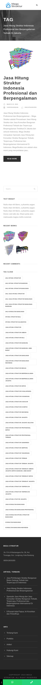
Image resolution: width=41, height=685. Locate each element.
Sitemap (10, 656)
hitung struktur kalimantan (15, 322)
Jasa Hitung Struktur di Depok (16, 407)
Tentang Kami (12, 633)
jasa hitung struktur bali (14, 337)
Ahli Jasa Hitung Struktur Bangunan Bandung (18, 305)
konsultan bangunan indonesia (16, 527)
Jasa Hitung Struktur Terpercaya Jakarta (17, 493)
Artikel (9, 644)
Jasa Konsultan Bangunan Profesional (19, 509)
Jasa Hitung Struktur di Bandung (17, 396)
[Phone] (31, 682)
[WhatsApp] (12, 682)
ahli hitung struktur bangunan (17, 288)
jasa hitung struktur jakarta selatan (19, 422)
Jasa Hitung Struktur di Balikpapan (18, 391)
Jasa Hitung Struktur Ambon (15, 332)
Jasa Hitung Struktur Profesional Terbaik (18, 436)
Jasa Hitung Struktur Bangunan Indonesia (17, 362)
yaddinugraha (12, 107)
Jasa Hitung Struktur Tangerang (17, 453)
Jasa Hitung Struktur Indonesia (16, 412)
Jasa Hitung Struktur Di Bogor (16, 401)
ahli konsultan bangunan (14, 311)
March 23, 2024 (12, 104)
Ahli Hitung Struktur (13, 278)
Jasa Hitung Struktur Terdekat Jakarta (20, 481)
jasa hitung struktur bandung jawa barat (18, 349)
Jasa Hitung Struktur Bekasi (15, 368)
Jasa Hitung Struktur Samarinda (17, 442)
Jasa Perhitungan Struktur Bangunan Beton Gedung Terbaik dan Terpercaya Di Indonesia (21, 580)
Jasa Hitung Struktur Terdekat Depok (19, 476)
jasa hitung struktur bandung (16, 343)
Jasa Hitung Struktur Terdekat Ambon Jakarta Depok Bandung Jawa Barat (19, 470)
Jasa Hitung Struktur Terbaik (16, 458)
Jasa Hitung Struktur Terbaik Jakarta (19, 463)
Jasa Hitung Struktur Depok (15, 386)
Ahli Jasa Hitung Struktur (14, 293)
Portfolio (10, 639)
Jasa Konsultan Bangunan (14, 504)
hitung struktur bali (13, 317)
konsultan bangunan (13, 522)
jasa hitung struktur (13, 327)
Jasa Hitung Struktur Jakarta (16, 417)
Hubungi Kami (12, 650)
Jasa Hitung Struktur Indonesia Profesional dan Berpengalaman (20, 88)
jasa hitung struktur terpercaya (17, 486)
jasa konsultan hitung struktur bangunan (17, 516)
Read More (12, 159)
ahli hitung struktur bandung (16, 283)
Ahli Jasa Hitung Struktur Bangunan (18, 299)
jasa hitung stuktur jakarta (16, 499)
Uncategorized (31, 107)
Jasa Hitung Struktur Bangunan (17, 355)
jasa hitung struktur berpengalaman (19, 373)
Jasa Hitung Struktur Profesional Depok (18, 429)
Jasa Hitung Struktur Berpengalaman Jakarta (19, 380)
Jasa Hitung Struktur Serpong (16, 448)
